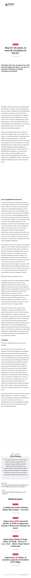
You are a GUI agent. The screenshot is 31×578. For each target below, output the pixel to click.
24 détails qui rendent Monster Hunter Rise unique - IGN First (15, 508)
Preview (15, 44)
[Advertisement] (15, 25)
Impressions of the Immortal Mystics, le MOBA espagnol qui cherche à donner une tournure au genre (15, 524)
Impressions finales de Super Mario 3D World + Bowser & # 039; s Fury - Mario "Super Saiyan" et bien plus (15, 542)
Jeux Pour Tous (24, 574)
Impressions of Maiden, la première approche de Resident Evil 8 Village (15, 559)
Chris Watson (16, 56)
